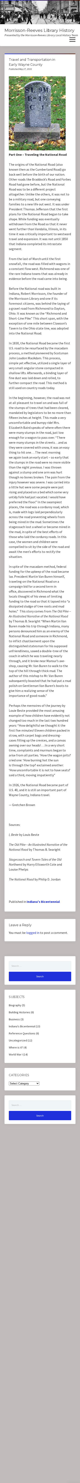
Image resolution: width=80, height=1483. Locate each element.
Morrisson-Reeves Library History (39, 30)
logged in (32, 933)
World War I (16, 1054)
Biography (15, 1005)
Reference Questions (22, 1033)
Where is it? (16, 1047)
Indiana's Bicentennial (43, 902)
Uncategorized (18, 1040)
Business (14, 1019)
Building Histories (19, 1012)
